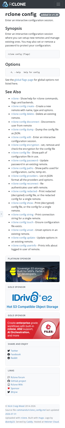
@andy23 (10, 421)
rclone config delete (22, 114)
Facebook (16, 354)
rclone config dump (22, 129)
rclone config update (23, 237)
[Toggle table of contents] (1, 214)
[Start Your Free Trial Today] (32, 328)
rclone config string (22, 214)
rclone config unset (22, 230)
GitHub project (18, 380)
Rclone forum (18, 377)
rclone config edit (21, 137)
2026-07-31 (10, 413)
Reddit (14, 357)
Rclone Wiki (17, 384)
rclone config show (22, 203)
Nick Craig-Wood (16, 406)
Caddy (29, 421)
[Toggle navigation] (58, 4)
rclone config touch (22, 222)
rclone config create (22, 106)
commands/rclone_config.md (31, 410)
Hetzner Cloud (51, 421)
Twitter (14, 350)
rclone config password (24, 160)
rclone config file (20, 152)
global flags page (23, 79)
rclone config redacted (24, 191)
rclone (15, 98)
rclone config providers (24, 176)
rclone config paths (22, 168)
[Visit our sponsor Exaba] (32, 272)
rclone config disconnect (25, 121)
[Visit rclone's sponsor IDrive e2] (32, 300)
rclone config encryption (25, 145)
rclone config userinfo (23, 245)
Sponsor (15, 388)
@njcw (14, 391)
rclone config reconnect (24, 183)
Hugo (41, 417)
